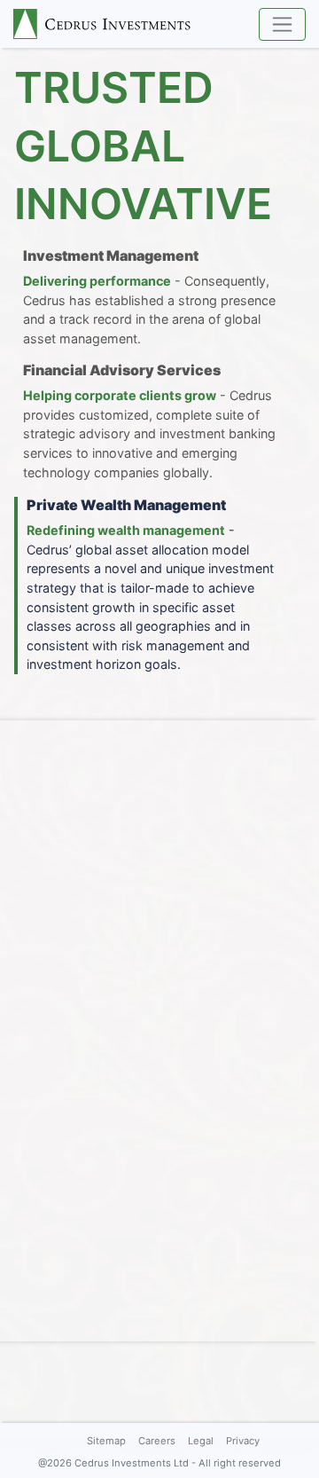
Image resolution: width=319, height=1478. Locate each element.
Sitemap (106, 1441)
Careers (156, 1441)
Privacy (243, 1441)
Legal (201, 1441)
